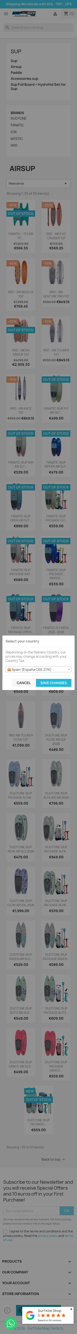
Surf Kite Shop (49, 1310)
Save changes (53, 683)
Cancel (24, 683)
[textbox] (38, 670)
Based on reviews (49, 1320)
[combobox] (38, 669)
